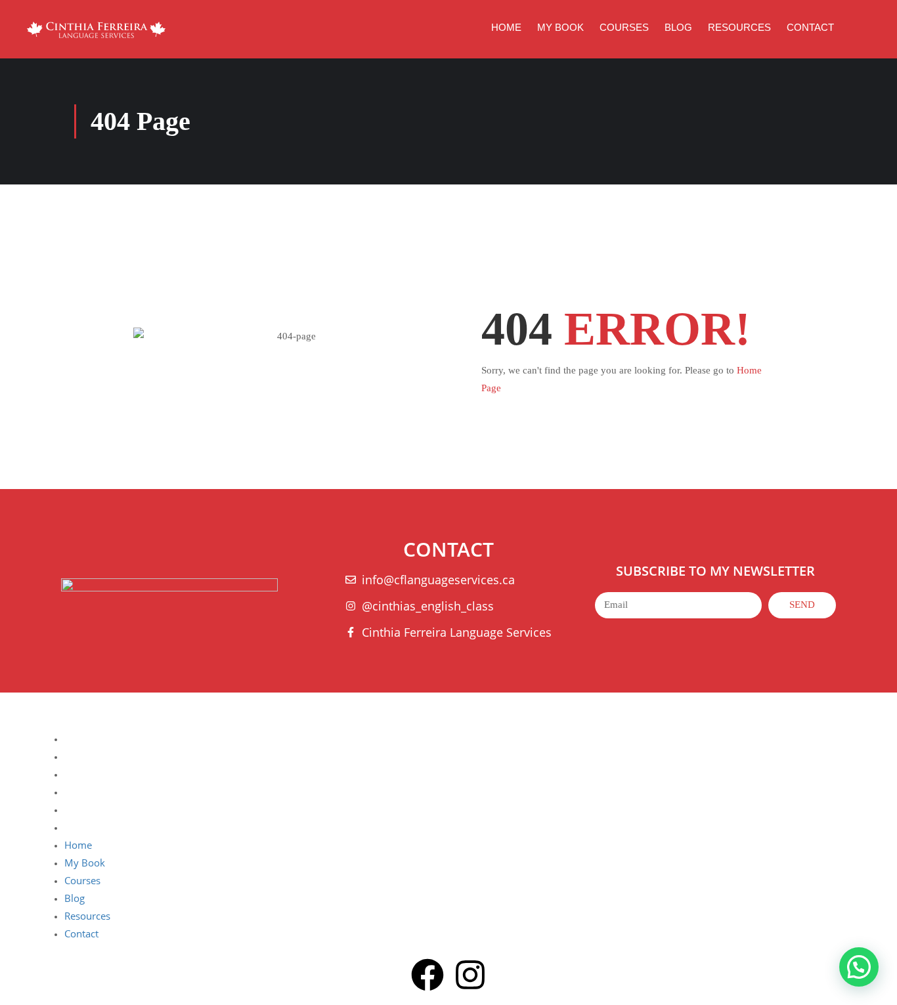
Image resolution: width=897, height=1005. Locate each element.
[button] (859, 967)
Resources (739, 27)
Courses (624, 27)
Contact (810, 27)
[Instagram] (470, 977)
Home (506, 27)
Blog (678, 27)
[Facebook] (427, 977)
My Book (560, 27)
